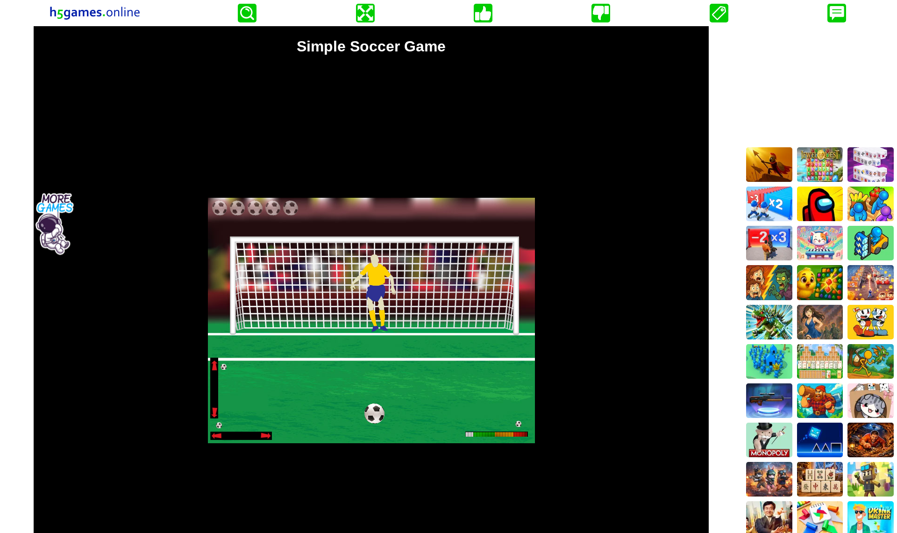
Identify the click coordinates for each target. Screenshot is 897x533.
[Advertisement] (820, 84)
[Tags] (719, 13)
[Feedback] (836, 13)
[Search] (247, 13)
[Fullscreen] (365, 13)
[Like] (483, 13)
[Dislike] (600, 13)
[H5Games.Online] (95, 13)
